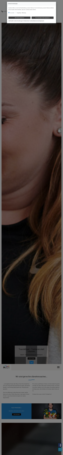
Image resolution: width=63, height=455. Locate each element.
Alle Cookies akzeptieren (19, 17)
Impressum (41, 20)
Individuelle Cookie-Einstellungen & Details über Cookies (20, 20)
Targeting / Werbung (21, 12)
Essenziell (12, 12)
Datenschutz (36, 20)
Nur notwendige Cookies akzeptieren (42, 17)
